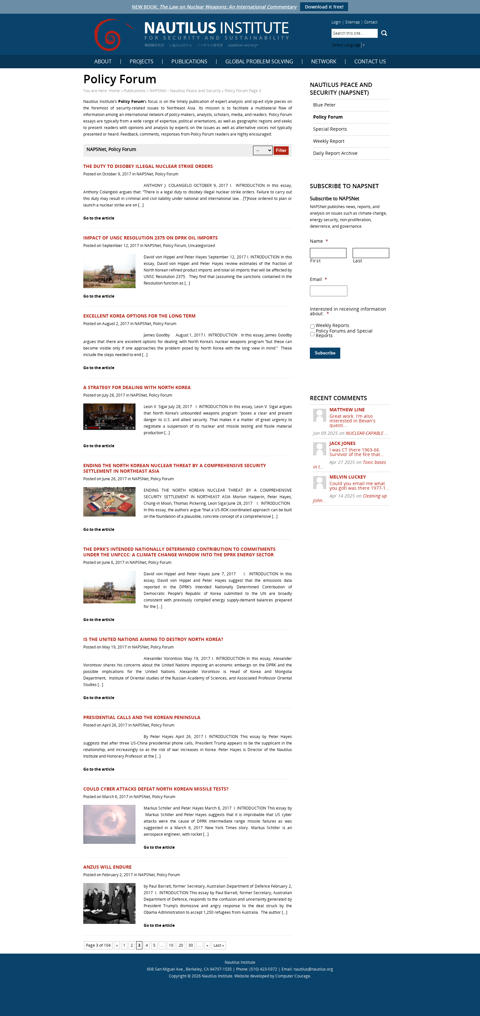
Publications (189, 61)
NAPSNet (144, 174)
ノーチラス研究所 (210, 45)
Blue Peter (324, 105)
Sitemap (352, 22)
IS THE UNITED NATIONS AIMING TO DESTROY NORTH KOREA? (153, 639)
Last (358, 260)
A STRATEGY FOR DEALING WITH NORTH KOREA (137, 387)
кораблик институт (243, 45)
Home (114, 90)
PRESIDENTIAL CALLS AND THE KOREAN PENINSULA (141, 717)
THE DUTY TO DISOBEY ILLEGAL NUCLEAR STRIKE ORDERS (148, 166)
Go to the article (98, 218)
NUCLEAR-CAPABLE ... (367, 433)
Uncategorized (201, 245)
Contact (370, 22)
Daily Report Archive (335, 153)
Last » (219, 945)
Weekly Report (328, 141)
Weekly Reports (332, 325)
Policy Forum (166, 174)
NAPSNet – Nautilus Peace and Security (185, 90)
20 (181, 945)
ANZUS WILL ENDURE (107, 867)
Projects (141, 61)
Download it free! (324, 7)
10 (171, 945)
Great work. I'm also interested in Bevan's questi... (352, 420)
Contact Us (370, 61)
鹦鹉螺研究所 (154, 45)
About (103, 61)
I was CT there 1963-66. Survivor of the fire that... (356, 452)
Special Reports (330, 129)
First (315, 260)
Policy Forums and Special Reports (344, 333)
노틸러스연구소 (180, 45)
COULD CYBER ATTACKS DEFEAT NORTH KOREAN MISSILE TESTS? (156, 789)
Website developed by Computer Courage (272, 976)
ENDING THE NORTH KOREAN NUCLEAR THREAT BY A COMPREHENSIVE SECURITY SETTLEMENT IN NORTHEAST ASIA (174, 468)
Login (336, 22)
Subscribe (325, 353)
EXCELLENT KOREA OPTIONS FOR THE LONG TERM (139, 316)
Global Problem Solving (259, 61)
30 (190, 945)
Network (323, 61)
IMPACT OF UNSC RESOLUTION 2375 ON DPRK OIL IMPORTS (150, 238)
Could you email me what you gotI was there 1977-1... (359, 485)
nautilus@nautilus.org (313, 969)
